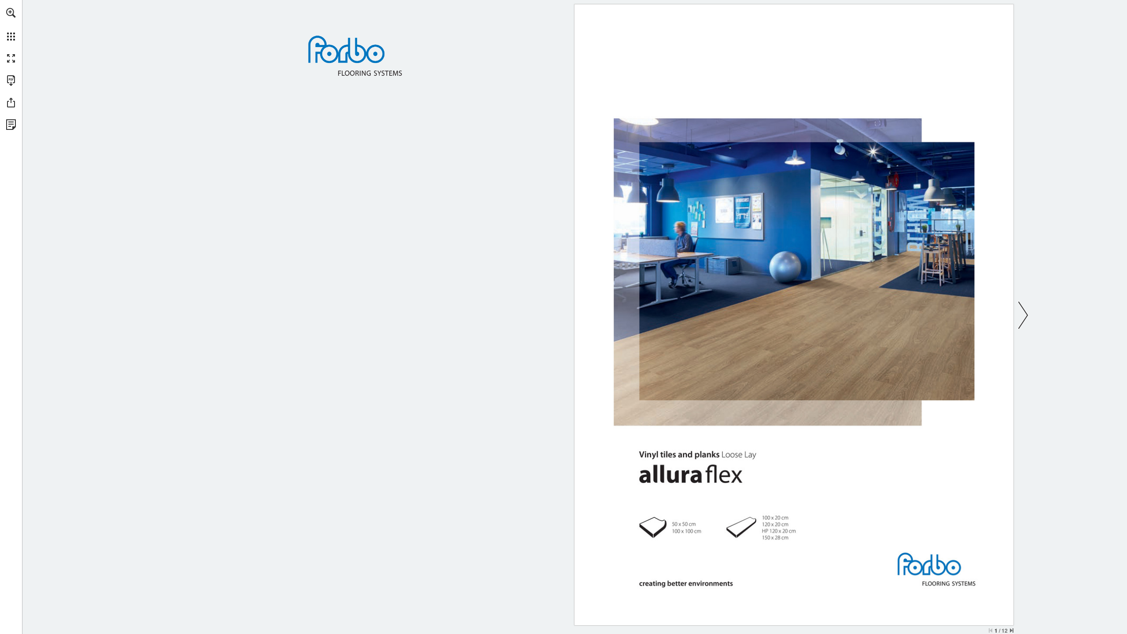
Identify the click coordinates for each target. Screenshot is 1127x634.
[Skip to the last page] (1011, 630)
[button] (11, 13)
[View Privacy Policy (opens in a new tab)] (11, 125)
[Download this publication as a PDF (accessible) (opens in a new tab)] (11, 81)
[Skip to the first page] (990, 630)
